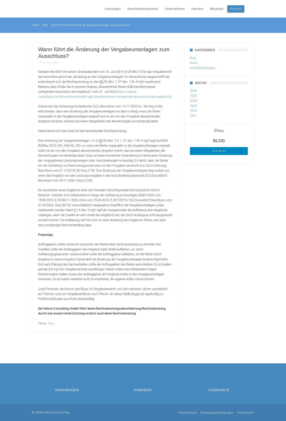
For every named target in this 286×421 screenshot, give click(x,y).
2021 (193, 116)
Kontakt (235, 9)
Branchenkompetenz (142, 9)
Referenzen (67, 390)
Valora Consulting (47, 8)
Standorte (219, 390)
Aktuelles (217, 9)
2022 (193, 111)
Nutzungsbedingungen (217, 412)
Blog (45, 25)
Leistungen (112, 9)
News (194, 63)
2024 (193, 101)
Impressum (245, 412)
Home (35, 25)
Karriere (197, 9)
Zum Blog (219, 151)
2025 (193, 96)
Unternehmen (175, 9)
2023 (193, 106)
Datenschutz (187, 412)
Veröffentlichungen (202, 68)
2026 (193, 91)
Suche (250, 9)
